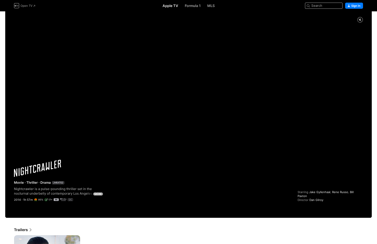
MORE (98, 194)
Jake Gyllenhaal (319, 192)
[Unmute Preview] (360, 20)
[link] (23, 229)
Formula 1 (193, 5)
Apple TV (170, 5)
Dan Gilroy (316, 200)
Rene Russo (340, 192)
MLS (211, 5)
